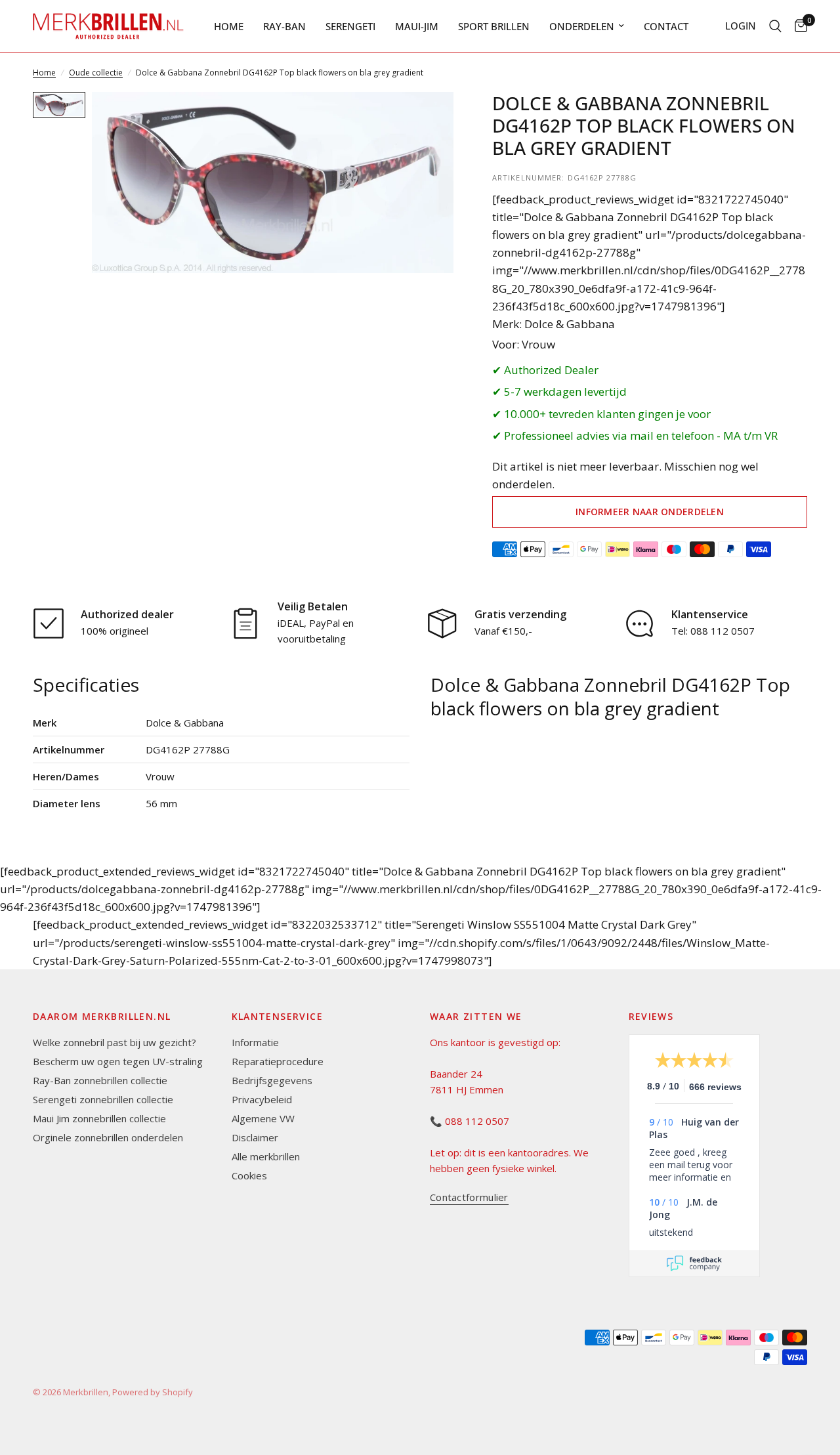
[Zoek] (775, 26)
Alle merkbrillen (266, 1156)
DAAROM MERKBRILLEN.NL (102, 1016)
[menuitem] (228, 26)
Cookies (249, 1175)
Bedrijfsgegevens (272, 1080)
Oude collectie (96, 72)
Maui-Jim (416, 26)
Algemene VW (263, 1118)
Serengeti (350, 26)
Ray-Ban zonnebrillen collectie (100, 1080)
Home (228, 26)
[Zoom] (425, 119)
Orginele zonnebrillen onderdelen (108, 1137)
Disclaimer (255, 1137)
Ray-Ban (284, 26)
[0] (797, 26)
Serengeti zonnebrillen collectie (103, 1099)
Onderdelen (581, 26)
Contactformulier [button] (469, 1197)
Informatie (255, 1042)
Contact (666, 26)
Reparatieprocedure (278, 1061)
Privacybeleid (262, 1099)
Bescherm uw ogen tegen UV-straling (118, 1061)
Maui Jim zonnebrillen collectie (99, 1118)
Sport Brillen (494, 26)
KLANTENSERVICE (278, 1016)
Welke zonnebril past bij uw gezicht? (114, 1042)
